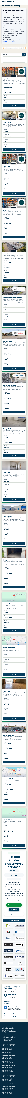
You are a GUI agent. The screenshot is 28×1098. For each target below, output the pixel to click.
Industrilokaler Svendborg (7, 1093)
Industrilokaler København (7, 1047)
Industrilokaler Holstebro (7, 1081)
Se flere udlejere (14, 920)
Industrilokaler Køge (6, 1080)
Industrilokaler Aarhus (6, 1048)
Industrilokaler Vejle (6, 1061)
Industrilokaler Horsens (6, 1060)
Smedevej (6, 1003)
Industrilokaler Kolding (6, 1058)
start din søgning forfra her (10, 41)
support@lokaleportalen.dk (8, 1032)
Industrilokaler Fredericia (7, 1079)
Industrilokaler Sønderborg (7, 1092)
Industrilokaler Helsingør (7, 1071)
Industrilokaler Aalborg (6, 1050)
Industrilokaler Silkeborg (7, 1068)
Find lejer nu (14, 909)
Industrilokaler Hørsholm (7, 1070)
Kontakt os (4, 1041)
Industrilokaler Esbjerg (6, 1052)
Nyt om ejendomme (6, 1040)
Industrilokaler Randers (7, 1057)
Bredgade (6, 1001)
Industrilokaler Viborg (6, 1078)
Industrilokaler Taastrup (7, 1083)
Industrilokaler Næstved (7, 1072)
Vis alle (15, 1016)
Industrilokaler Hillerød (6, 1089)
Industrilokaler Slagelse (7, 1088)
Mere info (14, 105)
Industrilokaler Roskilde (7, 1062)
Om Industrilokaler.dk (6, 1039)
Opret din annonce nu (14, 904)
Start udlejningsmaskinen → (14, 914)
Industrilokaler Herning (6, 1067)
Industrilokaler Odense (6, 1049)
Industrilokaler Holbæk (6, 1090)
